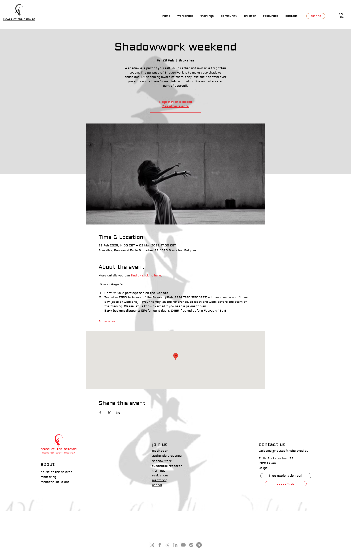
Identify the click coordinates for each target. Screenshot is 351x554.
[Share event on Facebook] (100, 412)
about (48, 464)
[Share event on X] (109, 412)
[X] (167, 545)
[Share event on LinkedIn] (118, 412)
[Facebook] (160, 545)
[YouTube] (183, 545)
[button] (342, 15)
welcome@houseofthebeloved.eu (283, 451)
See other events (175, 106)
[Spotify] (191, 545)
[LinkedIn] (175, 545)
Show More (107, 321)
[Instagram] (152, 545)
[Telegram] (199, 545)
